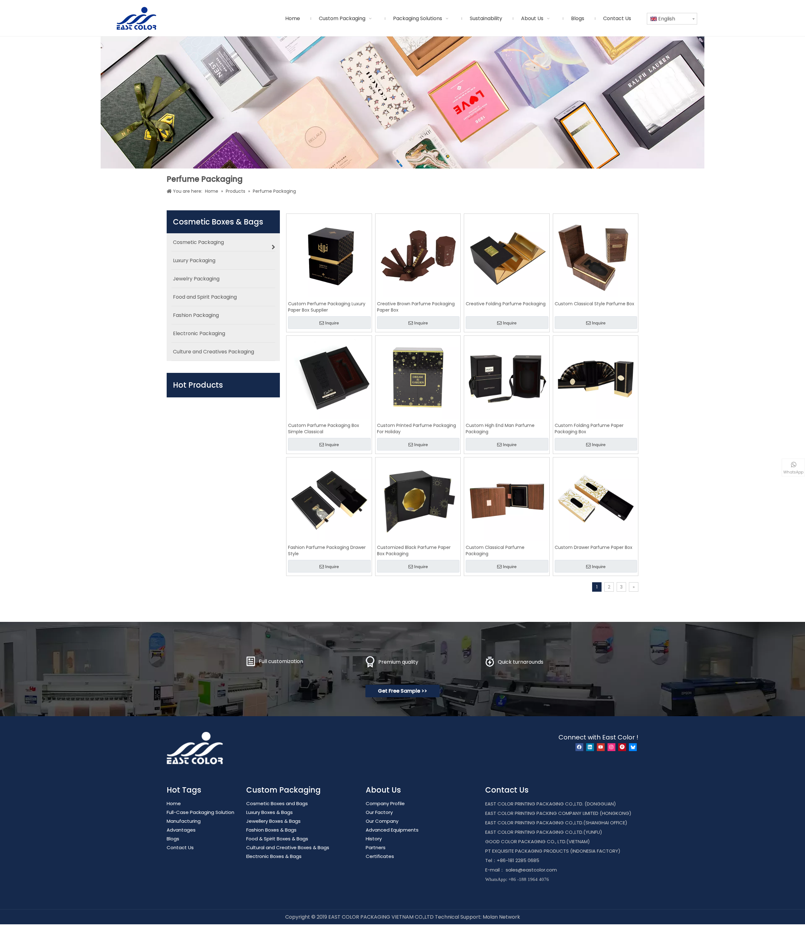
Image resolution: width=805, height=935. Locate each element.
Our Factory (379, 812)
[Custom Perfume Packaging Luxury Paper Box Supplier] (329, 256)
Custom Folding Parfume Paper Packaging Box (589, 428)
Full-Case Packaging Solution (200, 812)
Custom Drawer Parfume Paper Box (593, 547)
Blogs (173, 838)
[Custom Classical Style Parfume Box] (596, 256)
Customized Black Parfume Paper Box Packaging (414, 550)
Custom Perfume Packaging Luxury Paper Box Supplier (326, 307)
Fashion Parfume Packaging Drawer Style (327, 550)
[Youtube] (601, 747)
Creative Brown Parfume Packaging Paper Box (416, 307)
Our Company (382, 821)
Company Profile (385, 803)
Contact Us (180, 847)
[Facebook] (579, 747)
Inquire (332, 322)
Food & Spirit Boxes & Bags (277, 838)
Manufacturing (184, 821)
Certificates (380, 856)
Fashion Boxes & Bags (271, 830)
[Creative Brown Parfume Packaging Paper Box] (418, 256)
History (374, 838)
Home (174, 803)
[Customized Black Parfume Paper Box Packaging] (418, 499)
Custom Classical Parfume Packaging (495, 550)
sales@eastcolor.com (531, 869)
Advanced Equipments (392, 830)
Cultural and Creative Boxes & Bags (287, 847)
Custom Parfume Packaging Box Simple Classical (323, 428)
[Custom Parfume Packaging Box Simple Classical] (329, 378)
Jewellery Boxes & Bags (273, 821)
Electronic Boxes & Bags (274, 856)
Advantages (181, 830)
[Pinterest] (622, 747)
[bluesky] (633, 747)
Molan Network (501, 917)
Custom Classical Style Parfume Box (594, 304)
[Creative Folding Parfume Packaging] (507, 256)
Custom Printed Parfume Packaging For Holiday (416, 428)
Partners (376, 847)
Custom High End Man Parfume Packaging (500, 428)
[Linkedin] (590, 747)
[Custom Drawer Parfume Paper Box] (596, 499)
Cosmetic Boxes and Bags (277, 803)
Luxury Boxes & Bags (269, 812)
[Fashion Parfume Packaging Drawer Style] (329, 499)
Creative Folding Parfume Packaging (506, 304)
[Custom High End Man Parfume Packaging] (507, 378)
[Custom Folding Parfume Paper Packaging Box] (596, 378)
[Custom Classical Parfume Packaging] (507, 499)
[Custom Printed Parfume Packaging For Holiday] (418, 378)
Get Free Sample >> (402, 690)
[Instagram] (611, 747)
